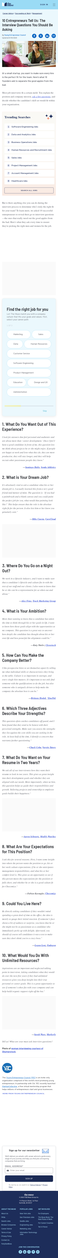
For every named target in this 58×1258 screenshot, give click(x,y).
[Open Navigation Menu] (54, 4)
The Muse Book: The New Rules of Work (45, 1218)
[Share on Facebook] (34, 36)
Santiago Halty (32, 467)
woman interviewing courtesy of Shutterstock (22, 1050)
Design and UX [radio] (39, 382)
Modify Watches (48, 836)
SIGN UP (29, 1179)
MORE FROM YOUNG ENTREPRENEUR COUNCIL (24, 1094)
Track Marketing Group (44, 601)
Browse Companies (8, 1225)
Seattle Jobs (24, 1221)
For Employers (43, 1213)
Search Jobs (6, 1221)
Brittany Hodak (38, 698)
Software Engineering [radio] (22, 363)
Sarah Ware (40, 1034)
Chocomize (50, 893)
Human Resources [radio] (37, 344)
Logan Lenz (40, 945)
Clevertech (51, 645)
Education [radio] (17, 382)
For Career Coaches (45, 1223)
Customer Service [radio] (20, 353)
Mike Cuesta (38, 519)
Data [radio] (14, 344)
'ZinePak (51, 698)
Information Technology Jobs (28, 1233)
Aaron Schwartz (31, 836)
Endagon (51, 945)
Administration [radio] (19, 392)
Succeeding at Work (22, 13)
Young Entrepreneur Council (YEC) (21, 1077)
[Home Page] (9, 4)
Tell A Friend (42, 1227)
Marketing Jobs (25, 1228)
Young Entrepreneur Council (15, 35)
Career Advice (8, 13)
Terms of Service (35, 1185)
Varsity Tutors (49, 747)
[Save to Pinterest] (51, 45)
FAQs (3, 1217)
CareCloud (50, 519)
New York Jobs (25, 1213)
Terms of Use (6, 1232)
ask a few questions (41, 96)
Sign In (44, 4)
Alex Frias (26, 601)
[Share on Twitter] (41, 36)
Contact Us (5, 1240)
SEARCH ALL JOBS (29, 190)
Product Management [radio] (22, 372)
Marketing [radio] (17, 334)
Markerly (51, 1034)
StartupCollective (9, 1086)
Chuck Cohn (35, 747)
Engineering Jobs (26, 1225)
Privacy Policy (6, 1236)
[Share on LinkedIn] (47, 36)
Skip (45, 411)
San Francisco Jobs (27, 1217)
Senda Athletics (48, 467)
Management (37, 13)
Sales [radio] (39, 334)
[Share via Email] (54, 36)
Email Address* (14, 1166)
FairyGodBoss (6, 1244)
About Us (4, 1213)
